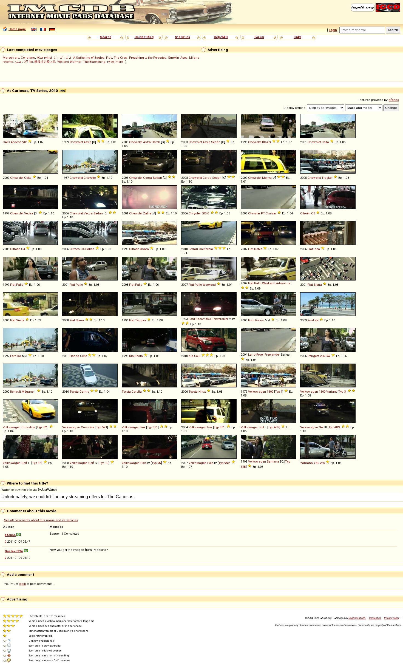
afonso (394, 100)
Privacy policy (391, 617)
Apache (16, 142)
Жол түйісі (44, 57)
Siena (318, 285)
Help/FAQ (221, 37)
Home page (17, 29)
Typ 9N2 (224, 463)
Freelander (272, 354)
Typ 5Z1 (42, 427)
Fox (142, 427)
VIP (24, 142)
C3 (313, 213)
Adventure (283, 283)
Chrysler (195, 213)
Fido (109, 57)
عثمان (18, 62)
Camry (84, 391)
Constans (28, 57)
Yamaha (306, 463)
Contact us (375, 617)
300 (204, 213)
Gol (261, 427)
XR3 (208, 319)
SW (328, 356)
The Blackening (94, 62)
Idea (317, 249)
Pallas (90, 249)
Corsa (147, 178)
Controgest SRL (357, 617)
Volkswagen (257, 391)
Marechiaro (11, 57)
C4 (23, 249)
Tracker (327, 178)
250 (322, 463)
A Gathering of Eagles (88, 57)
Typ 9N (156, 463)
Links (297, 37)
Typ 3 (342, 391)
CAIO (6, 142)
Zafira (147, 213)
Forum (259, 37)
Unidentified (144, 37)
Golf (24, 463)
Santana (273, 461)
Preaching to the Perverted (147, 57)
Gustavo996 (14, 551)
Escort (200, 319)
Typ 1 (278, 391)
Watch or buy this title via (19, 490)
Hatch (156, 142)
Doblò (258, 249)
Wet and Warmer (69, 62)
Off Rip (28, 62)
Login (333, 30)
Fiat (250, 249)
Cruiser (271, 213)
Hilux (202, 391)
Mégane (27, 391)
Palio (19, 285)
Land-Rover (256, 354)
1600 (270, 391)
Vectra (28, 213)
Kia (131, 356)
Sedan (215, 142)
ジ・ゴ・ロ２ (62, 57)
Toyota (74, 391)
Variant (331, 391)
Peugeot (313, 356)
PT (263, 213)
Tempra (140, 320)
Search (105, 37)
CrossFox (28, 427)
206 (322, 356)
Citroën (305, 213)
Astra (87, 142)
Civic (83, 356)
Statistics (182, 37)
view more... (116, 62)
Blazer (266, 142)
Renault (15, 391)
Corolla (137, 391)
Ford (192, 319)
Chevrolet (76, 142)
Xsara (144, 249)
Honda (74, 356)
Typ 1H (37, 463)
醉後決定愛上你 (45, 62)
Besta (139, 356)
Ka (317, 320)
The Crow (120, 57)
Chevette (90, 178)
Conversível (219, 319)
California (206, 249)
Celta (325, 142)
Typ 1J (104, 463)
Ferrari (193, 249)
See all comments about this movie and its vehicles (41, 520)
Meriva (267, 178)
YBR (316, 463)
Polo (143, 463)
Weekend (209, 285)
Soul (197, 356)
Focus (259, 320)
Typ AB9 (273, 427)
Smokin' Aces (178, 57)
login (22, 584)
